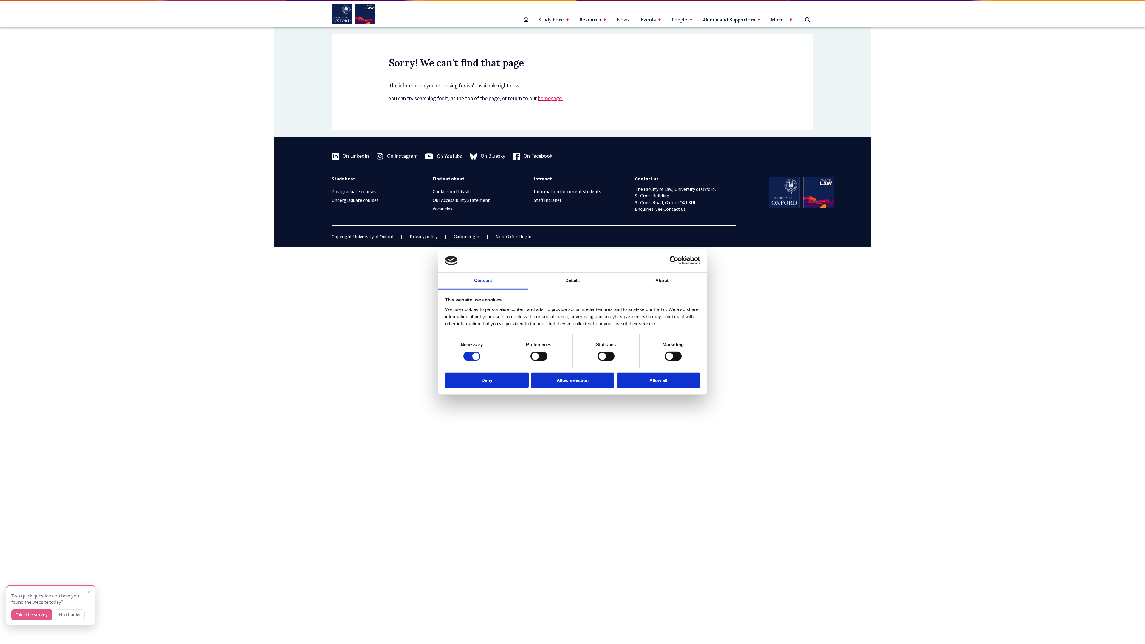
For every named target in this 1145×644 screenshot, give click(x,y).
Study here (551, 20)
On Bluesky (493, 156)
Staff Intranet (548, 200)
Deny (487, 380)
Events (648, 20)
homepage (550, 98)
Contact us (674, 209)
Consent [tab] (483, 280)
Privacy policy (423, 236)
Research (590, 20)
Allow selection (573, 380)
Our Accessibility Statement (461, 200)
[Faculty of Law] (353, 14)
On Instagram (402, 156)
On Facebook (538, 156)
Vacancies (442, 209)
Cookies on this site (453, 191)
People (679, 20)
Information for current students (567, 191)
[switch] (538, 356)
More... (779, 20)
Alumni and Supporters (729, 20)
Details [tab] (572, 280)
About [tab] (662, 280)
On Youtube (449, 156)
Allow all (658, 380)
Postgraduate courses (354, 191)
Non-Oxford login (513, 236)
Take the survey (32, 613)
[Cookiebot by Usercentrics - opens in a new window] (674, 260)
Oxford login (466, 236)
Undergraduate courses (355, 200)
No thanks (69, 613)
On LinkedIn (356, 156)
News (623, 20)
